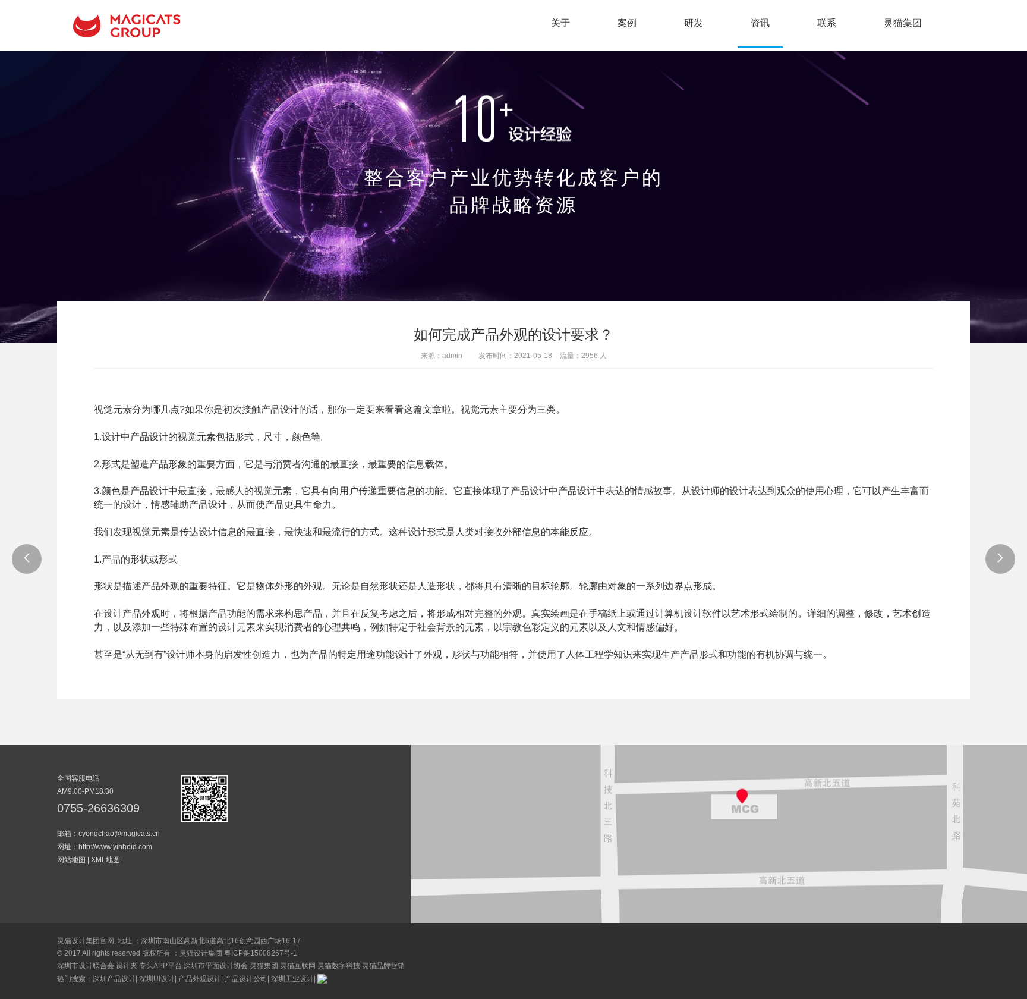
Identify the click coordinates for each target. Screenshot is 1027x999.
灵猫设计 (126, 25)
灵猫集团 (903, 23)
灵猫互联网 (298, 966)
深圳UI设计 (157, 979)
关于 (560, 23)
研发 (693, 23)
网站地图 (71, 860)
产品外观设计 (199, 979)
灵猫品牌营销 (383, 966)
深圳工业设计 (292, 979)
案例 (627, 23)
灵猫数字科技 (338, 966)
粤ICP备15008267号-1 (260, 953)
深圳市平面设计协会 (216, 966)
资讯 (760, 23)
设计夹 (126, 966)
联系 (826, 23)
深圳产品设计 (114, 979)
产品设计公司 (246, 979)
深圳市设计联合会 (85, 966)
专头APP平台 (160, 966)
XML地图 (105, 860)
